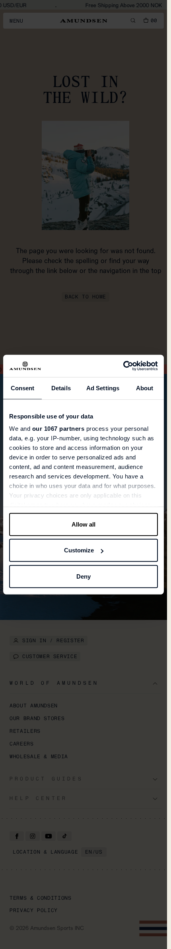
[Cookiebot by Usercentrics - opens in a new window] (123, 366)
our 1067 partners (58, 428)
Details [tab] (61, 387)
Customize (79, 550)
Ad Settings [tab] (102, 387)
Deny (83, 576)
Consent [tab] (23, 387)
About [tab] (145, 387)
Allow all (83, 524)
